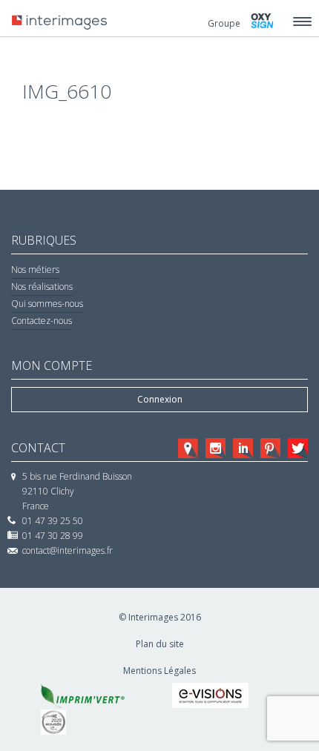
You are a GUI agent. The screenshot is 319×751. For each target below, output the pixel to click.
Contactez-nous (41, 320)
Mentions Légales (159, 670)
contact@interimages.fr (67, 550)
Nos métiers (35, 269)
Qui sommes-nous (47, 303)
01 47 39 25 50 (52, 521)
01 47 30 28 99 (52, 535)
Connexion (159, 399)
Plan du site (160, 644)
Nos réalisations (42, 286)
